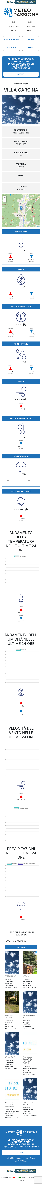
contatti (13, 30)
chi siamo (29, 22)
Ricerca (21, 947)
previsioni (11, 48)
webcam (30, 39)
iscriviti (21, 74)
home (13, 22)
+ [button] (4, 197)
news (30, 48)
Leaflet (38, 226)
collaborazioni (29, 26)
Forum (29, 30)
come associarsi (13, 26)
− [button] (4, 200)
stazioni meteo (11, 39)
